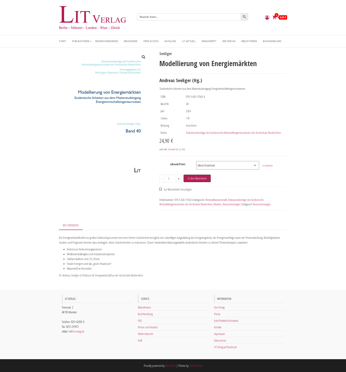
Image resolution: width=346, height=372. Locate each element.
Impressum (219, 334)
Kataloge (170, 41)
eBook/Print (177, 164)
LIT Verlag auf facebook (225, 347)
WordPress (170, 366)
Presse (217, 314)
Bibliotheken (249, 41)
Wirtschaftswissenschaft (216, 200)
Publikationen (80, 41)
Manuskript (209, 41)
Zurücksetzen (267, 165)
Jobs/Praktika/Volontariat (226, 321)
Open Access (151, 41)
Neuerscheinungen (106, 41)
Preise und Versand (148, 327)
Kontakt (217, 327)
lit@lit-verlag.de (76, 331)
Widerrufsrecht (145, 334)
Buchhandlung (272, 41)
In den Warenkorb (197, 178)
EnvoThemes (196, 366)
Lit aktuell (189, 41)
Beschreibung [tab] (71, 225)
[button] (143, 57)
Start (62, 41)
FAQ (140, 321)
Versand (171, 149)
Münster (217, 204)
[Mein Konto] (267, 17)
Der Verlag (228, 41)
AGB (140, 340)
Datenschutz (220, 340)
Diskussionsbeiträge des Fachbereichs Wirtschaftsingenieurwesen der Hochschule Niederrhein (233, 133)
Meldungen (130, 41)
